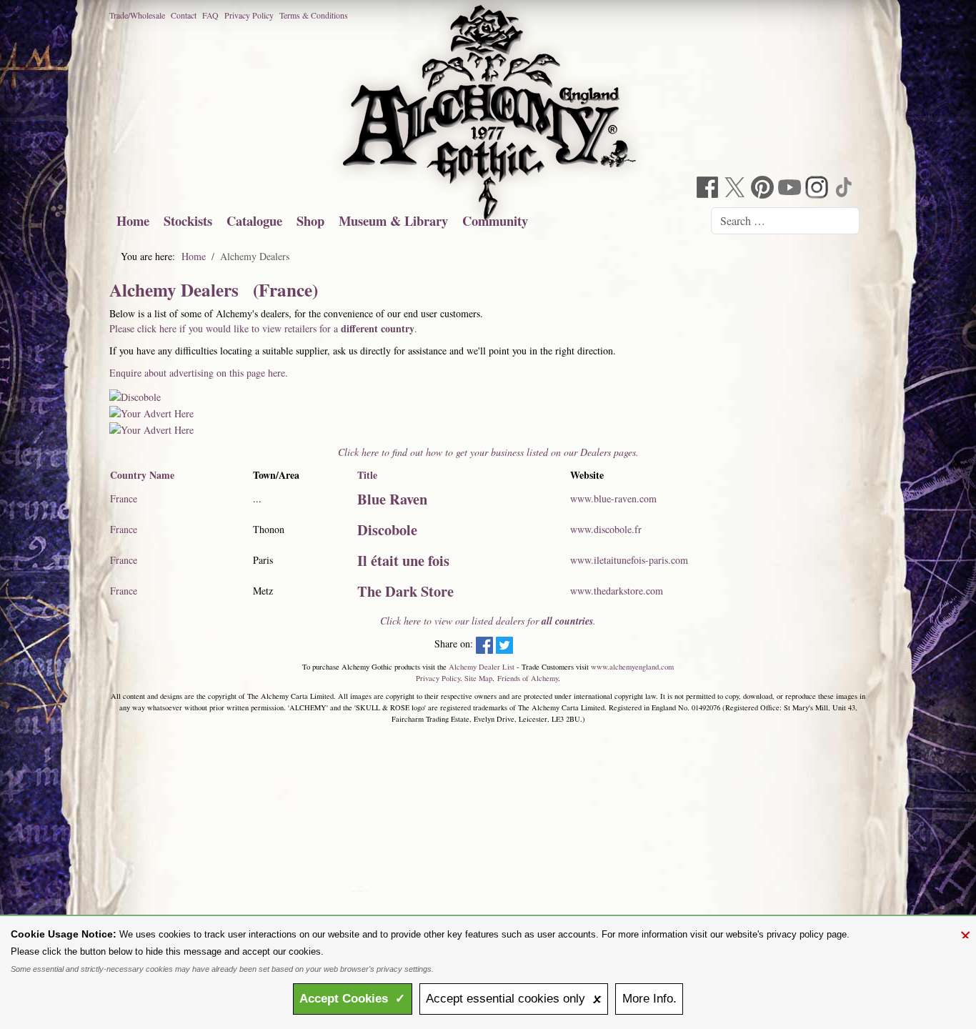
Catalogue (254, 220)
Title (367, 474)
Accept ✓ (352, 998)
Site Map (478, 678)
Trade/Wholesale (137, 15)
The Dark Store (405, 591)
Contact (183, 15)
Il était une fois (403, 560)
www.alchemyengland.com (632, 667)
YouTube (791, 189)
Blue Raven (392, 498)
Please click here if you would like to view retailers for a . (263, 328)
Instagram (818, 189)
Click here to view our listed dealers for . (488, 620)
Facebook (709, 189)
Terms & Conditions (313, 15)
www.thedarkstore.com (616, 590)
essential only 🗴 (514, 998)
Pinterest (764, 189)
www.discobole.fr (606, 529)
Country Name (142, 474)
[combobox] (785, 220)
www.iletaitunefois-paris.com (629, 560)
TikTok (845, 189)
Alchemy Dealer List (481, 667)
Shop (310, 220)
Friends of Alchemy (527, 678)
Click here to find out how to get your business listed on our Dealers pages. (488, 452)
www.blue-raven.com (613, 498)
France (123, 498)
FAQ (210, 15)
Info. (649, 998)
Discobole (387, 529)
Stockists (188, 220)
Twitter (737, 189)
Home (132, 220)
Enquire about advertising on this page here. (198, 372)
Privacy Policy (249, 15)
